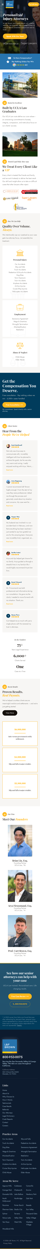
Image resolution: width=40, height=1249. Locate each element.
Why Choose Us (8, 1096)
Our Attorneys (7, 1112)
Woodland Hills (8, 1229)
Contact (5, 1122)
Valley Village (31, 1218)
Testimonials (6, 1103)
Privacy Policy (7, 1243)
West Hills (18, 1222)
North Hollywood (6, 1199)
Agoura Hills (7, 1186)
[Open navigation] (2, 5)
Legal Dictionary (8, 1116)
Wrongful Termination (20, 324)
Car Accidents (20, 264)
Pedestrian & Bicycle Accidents (20, 272)
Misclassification (20, 327)
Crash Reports (7, 1119)
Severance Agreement (20, 319)
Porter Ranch (18, 1205)
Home (4, 1090)
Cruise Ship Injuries (20, 289)
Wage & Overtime (20, 321)
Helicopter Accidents (20, 291)
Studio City (18, 1209)
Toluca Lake (6, 1218)
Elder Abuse (20, 360)
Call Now (34, 4)
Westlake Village (29, 1223)
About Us (5, 1093)
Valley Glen (18, 1218)
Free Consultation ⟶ (14, 405)
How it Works (7, 1100)
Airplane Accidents (20, 283)
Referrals (5, 1109)
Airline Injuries (20, 286)
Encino (28, 1190)
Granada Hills (7, 1194)
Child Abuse (20, 357)
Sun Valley (30, 1209)
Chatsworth (18, 1190)
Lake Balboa (18, 1194)
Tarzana (17, 1213)
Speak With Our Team (15, 36)
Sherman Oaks (7, 1209)
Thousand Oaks (31, 1213)
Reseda (28, 1205)
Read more (9, 470)
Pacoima (5, 1205)
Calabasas (18, 1186)
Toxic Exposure (20, 278)
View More (10, 713)
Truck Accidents (20, 270)
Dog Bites (20, 275)
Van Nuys (5, 1222)
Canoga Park (7, 1190)
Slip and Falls (20, 267)
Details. (19, 1025)
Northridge (18, 1198)
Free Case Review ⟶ (20, 996)
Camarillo (29, 1186)
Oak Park (29, 1198)
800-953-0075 (21, 1004)
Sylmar (4, 1213)
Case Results (6, 1106)
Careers (5, 1125)
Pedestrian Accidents (28, 1143)
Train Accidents (20, 280)
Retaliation (20, 330)
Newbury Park (31, 1194)
